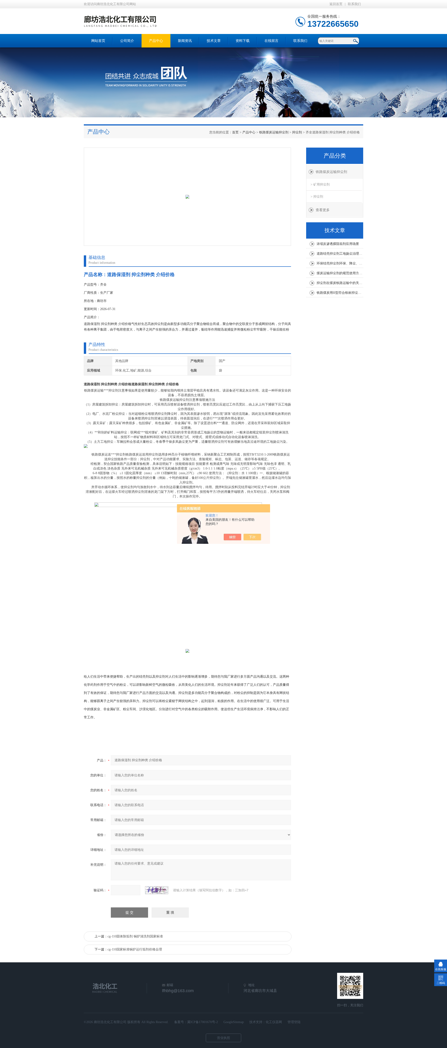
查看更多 (323, 210)
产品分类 (335, 156)
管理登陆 (294, 1022)
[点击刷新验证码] (156, 890)
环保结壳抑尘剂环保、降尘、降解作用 (340, 263)
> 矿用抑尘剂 (320, 184)
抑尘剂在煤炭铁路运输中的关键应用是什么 (340, 283)
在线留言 (271, 41)
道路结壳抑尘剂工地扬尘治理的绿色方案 (340, 253)
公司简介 (127, 41)
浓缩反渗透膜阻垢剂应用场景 (338, 244)
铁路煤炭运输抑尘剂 (273, 132)
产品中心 (156, 41)
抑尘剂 (297, 132)
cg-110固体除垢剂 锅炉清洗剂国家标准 (135, 936)
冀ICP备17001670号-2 (202, 1022)
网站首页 (98, 41)
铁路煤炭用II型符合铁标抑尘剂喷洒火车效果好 (340, 292)
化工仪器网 (274, 1022)
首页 (235, 132)
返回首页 (335, 4)
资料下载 (243, 41)
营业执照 (223, 1038)
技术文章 (214, 41)
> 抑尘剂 (317, 196)
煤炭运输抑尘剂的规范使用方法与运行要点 (340, 273)
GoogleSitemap (234, 1022)
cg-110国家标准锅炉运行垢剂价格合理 (135, 949)
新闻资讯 (185, 41)
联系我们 (354, 4)
